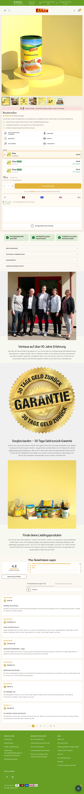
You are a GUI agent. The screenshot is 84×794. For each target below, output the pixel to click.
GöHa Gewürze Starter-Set (40, 743)
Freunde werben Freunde (66, 765)
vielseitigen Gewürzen (16, 545)
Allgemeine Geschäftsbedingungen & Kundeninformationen (13, 753)
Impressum (8, 739)
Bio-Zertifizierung (63, 758)
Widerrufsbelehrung (11, 747)
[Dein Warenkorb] (79, 10)
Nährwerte (11, 260)
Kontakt (60, 762)
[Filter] (28, 589)
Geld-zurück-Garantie (65, 750)
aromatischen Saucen (48, 542)
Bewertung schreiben (14, 576)
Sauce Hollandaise (37, 747)
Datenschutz (8, 743)
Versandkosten (17, 180)
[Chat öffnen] (78, 788)
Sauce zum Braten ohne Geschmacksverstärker (39, 755)
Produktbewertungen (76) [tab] (36, 584)
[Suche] (9, 10)
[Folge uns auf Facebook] (7, 777)
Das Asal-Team (62, 743)
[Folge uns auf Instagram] (12, 777)
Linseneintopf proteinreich (40, 750)
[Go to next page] (54, 726)
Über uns (60, 739)
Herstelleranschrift (15, 266)
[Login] (74, 10)
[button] (7, 116)
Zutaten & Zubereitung (15, 254)
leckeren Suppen (33, 542)
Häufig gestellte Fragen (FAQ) (68, 747)
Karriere (60, 754)
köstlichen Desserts (63, 542)
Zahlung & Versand (11, 759)
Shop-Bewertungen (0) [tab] (63, 584)
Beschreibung (12, 248)
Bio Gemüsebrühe (37, 739)
